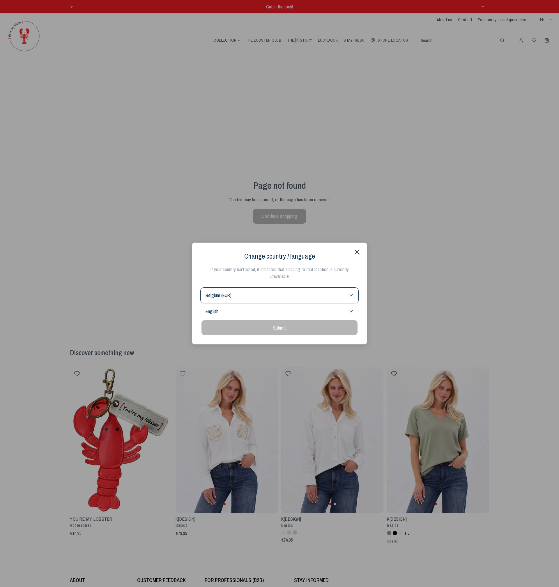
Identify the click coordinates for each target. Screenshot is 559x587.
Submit (279, 328)
